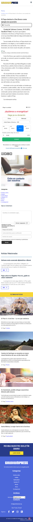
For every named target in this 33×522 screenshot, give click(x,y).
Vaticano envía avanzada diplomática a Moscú (16, 260)
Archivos (10, 497)
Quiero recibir (16, 453)
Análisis (3, 194)
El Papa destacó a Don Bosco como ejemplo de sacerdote (14, 21)
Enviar (7, 242)
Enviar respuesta (20, 223)
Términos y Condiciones (26, 519)
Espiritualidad (4, 196)
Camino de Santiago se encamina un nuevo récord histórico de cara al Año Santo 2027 (15, 354)
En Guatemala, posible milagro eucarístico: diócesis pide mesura (15, 391)
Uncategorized (4, 202)
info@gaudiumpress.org (16, 504)
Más (4, 270)
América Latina (4, 192)
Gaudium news (4, 13)
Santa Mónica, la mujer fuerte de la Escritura (15, 427)
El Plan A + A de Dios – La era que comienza (15, 319)
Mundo (3, 199)
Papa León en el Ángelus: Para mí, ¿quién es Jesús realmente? (15, 276)
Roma (3, 11)
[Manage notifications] (29, 518)
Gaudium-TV (4, 197)
